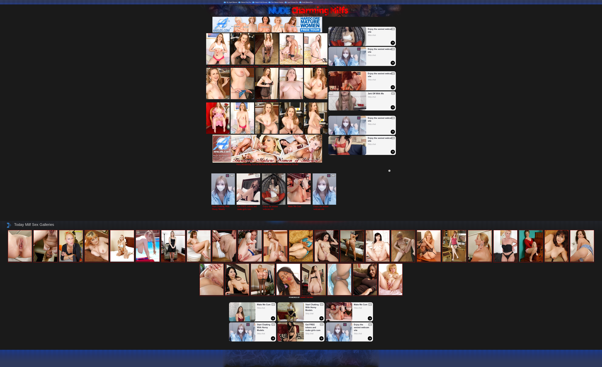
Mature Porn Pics (246, 2)
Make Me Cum (294, 206)
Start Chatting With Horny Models (221, 207)
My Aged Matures (232, 2)
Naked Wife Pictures (261, 2)
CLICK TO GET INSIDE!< (267, 101)
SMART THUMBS (306, 297)
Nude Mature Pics (307, 2)
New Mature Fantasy (277, 2)
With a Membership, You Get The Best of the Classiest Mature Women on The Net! (267, 164)
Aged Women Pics (292, 2)
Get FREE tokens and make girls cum (247, 207)
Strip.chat (372, 35)
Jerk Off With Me (376, 93)
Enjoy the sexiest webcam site (380, 30)
